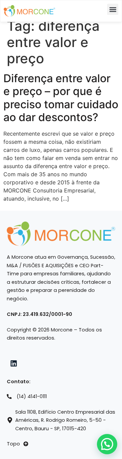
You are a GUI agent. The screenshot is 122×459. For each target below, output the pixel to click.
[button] (112, 9)
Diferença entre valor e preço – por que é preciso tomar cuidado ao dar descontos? (60, 98)
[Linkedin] (14, 363)
